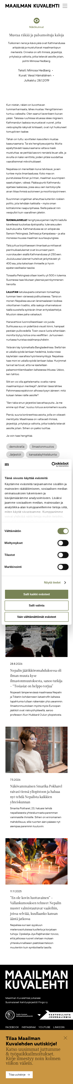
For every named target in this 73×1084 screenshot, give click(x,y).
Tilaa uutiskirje (17, 1074)
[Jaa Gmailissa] (30, 96)
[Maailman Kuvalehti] (36, 988)
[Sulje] (65, 1038)
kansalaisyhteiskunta (43, 454)
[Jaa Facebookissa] (42, 96)
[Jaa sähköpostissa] (55, 96)
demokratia (16, 447)
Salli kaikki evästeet (36, 594)
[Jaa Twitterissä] (18, 96)
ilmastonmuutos (43, 447)
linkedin (58, 1027)
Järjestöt (15, 454)
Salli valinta (36, 605)
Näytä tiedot (52, 582)
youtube (44, 1027)
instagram (29, 1027)
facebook (12, 1027)
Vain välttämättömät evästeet (36, 616)
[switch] (63, 543)
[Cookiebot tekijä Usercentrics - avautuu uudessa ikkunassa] (52, 464)
